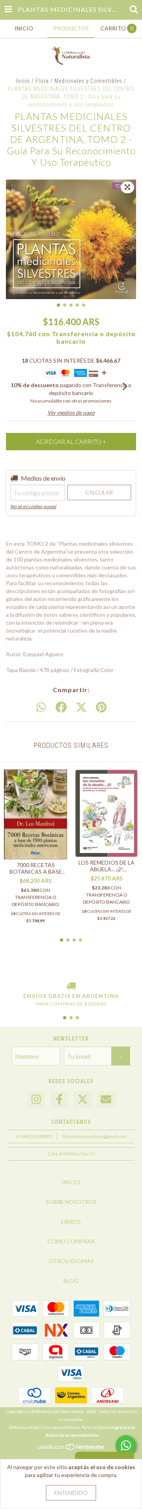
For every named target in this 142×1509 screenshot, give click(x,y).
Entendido (71, 1492)
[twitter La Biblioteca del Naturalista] (83, 1099)
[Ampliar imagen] (127, 187)
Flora (42, 81)
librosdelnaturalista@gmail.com (94, 1136)
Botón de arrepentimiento (72, 1435)
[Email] (106, 1099)
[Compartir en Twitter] (81, 707)
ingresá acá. (123, 1427)
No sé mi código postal (33, 506)
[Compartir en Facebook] (61, 707)
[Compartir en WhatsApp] (41, 707)
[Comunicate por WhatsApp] (126, 1445)
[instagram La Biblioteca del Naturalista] (36, 1099)
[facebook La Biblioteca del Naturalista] (59, 1099)
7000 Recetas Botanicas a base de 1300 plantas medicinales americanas (35, 868)
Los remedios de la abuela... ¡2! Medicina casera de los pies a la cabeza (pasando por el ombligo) (106, 865)
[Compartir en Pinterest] (101, 707)
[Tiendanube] (71, 1448)
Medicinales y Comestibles (88, 81)
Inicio (23, 81)
